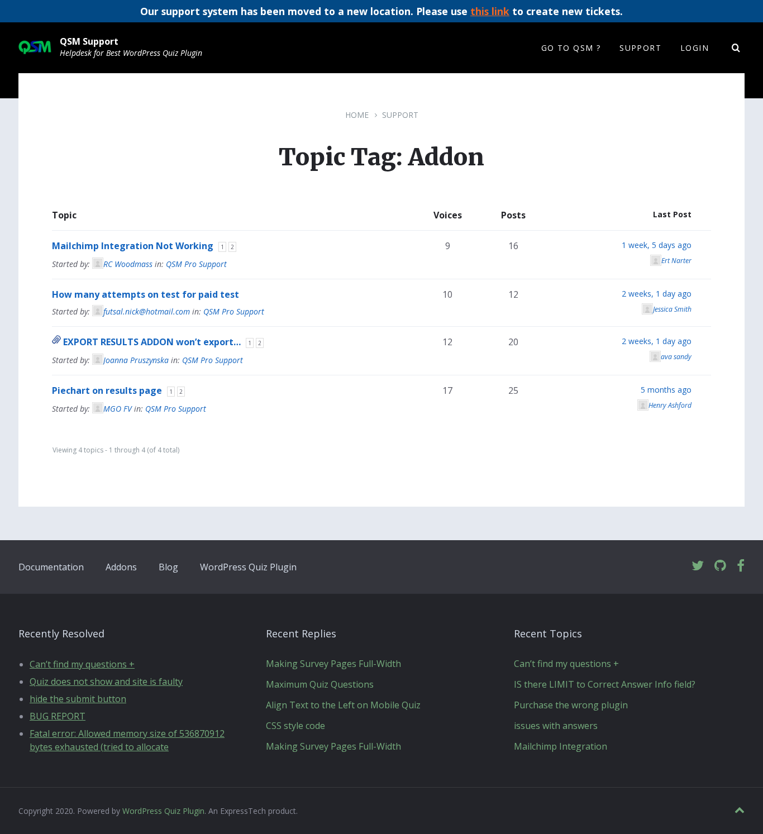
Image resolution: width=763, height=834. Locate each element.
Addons (121, 567)
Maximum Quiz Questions (320, 684)
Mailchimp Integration (560, 746)
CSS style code (295, 725)
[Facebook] (741, 566)
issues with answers (556, 725)
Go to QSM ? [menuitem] (570, 47)
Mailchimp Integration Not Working (132, 246)
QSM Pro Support (196, 264)
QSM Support (89, 41)
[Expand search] (736, 48)
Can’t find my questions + (82, 664)
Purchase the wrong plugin (571, 705)
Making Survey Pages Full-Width (333, 663)
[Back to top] (740, 810)
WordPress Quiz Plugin (248, 567)
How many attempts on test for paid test (145, 294)
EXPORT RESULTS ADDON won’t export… (152, 342)
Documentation (51, 567)
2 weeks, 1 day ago (657, 293)
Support (400, 114)
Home (357, 114)
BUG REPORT (57, 716)
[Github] (720, 566)
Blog (168, 567)
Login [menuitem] (694, 47)
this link (489, 11)
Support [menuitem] (640, 47)
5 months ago (666, 389)
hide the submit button (78, 699)
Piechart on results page (107, 390)
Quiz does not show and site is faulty (106, 681)
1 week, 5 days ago (657, 245)
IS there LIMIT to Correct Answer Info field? (604, 684)
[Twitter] (698, 566)
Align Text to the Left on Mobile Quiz (343, 705)
